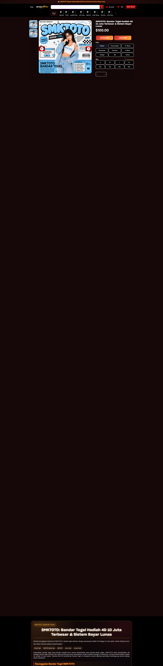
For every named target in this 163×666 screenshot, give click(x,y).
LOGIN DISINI (123, 38)
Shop (31, 7)
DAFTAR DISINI (104, 38)
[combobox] (75, 7)
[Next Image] (88, 48)
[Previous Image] (42, 48)
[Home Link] (42, 7)
